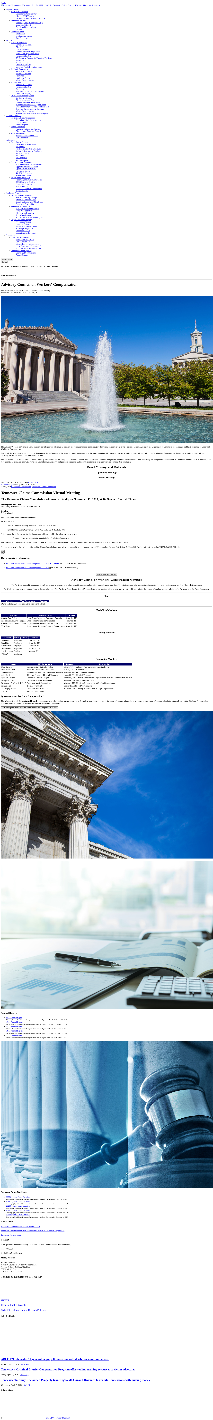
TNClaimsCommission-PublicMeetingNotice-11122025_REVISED (32, 563)
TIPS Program (21, 60)
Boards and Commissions (26, 27)
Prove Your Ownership (25, 204)
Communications (17, 31)
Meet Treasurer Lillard (19, 12)
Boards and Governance (20, 178)
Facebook (159, 270)
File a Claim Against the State (27, 54)
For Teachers (16, 82)
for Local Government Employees (29, 151)
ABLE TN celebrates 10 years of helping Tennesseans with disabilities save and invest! (55, 1359)
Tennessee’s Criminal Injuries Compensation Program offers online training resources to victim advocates (68, 1369)
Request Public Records (13, 1304)
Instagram (170, 270)
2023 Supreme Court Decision (18, 1206)
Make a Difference (18, 133)
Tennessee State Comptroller (12, 1405)
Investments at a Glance (25, 240)
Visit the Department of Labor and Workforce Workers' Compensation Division (29, 708)
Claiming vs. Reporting (25, 213)
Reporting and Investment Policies (29, 180)
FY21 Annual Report (14, 1035)
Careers (19, 29)
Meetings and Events (24, 36)
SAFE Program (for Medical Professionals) (32, 107)
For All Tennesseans (19, 43)
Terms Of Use (49, 1418)
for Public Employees (19, 69)
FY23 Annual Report (14, 1026)
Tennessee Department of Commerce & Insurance (20, 1227)
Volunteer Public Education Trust (29, 67)
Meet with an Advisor (24, 175)
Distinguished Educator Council (28, 131)
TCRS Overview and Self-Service (29, 164)
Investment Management (20, 237)
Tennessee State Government (12, 1397)
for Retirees (20, 147)
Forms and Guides (23, 171)
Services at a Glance (24, 45)
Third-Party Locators (24, 215)
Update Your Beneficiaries (26, 169)
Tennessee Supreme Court (11, 1235)
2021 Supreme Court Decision (18, 1215)
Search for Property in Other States (29, 202)
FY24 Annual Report (14, 1022)
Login (3, 3)
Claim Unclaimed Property (21, 195)
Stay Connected (22, 38)
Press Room (20, 34)
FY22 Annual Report (14, 1031)
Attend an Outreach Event (26, 200)
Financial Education (23, 56)
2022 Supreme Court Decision (18, 1210)
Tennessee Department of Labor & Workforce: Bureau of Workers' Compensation (32, 1231)
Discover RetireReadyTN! (26, 144)
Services (9, 40)
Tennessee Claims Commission (44, 487)
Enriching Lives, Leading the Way (29, 23)
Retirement (20, 76)
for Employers (21, 158)
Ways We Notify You (24, 211)
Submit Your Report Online (26, 226)
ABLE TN (20, 47)
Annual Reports (22, 124)
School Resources (18, 127)
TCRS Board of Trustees (25, 182)
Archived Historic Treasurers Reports (30, 18)
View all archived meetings (106, 574)
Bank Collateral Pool (24, 242)
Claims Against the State (25, 100)
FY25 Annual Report (14, 1017)
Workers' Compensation (25, 80)
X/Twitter (180, 270)
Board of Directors (23, 122)
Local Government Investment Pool (30, 246)
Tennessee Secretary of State (12, 1409)
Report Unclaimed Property (21, 220)
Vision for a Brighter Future (26, 14)
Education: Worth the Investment (28, 120)
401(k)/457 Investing (24, 173)
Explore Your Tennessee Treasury (18, 1324)
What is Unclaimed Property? (27, 209)
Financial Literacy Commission (23, 118)
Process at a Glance (23, 222)
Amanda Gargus (7, 484)
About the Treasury (18, 20)
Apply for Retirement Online (27, 166)
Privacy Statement (63, 1418)
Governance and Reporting (21, 251)
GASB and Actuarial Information (29, 189)
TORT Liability (22, 62)
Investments (10, 235)
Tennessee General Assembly (12, 1401)
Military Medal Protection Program (29, 217)
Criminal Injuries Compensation (28, 51)
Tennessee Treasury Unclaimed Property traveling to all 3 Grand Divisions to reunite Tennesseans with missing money (75, 1380)
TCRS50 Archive (22, 191)
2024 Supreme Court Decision (18, 1201)
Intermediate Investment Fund (27, 244)
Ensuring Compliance (24, 228)
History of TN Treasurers (25, 16)
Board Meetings (22, 186)
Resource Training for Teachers (28, 129)
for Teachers (20, 155)
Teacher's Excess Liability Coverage (30, 91)
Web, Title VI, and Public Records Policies (23, 1309)
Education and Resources (26, 233)
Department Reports (23, 25)
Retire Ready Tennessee (20, 142)
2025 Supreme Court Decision (18, 1197)
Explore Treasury (12, 9)
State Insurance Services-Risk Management (32, 113)
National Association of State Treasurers (16, 1414)
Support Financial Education (27, 136)
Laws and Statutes (23, 224)
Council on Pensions (24, 184)
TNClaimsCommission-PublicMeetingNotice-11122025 (27, 568)
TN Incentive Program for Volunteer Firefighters (34, 58)
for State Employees (23, 153)
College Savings (22, 49)
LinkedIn (190, 270)
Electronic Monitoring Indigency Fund (31, 105)
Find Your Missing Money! (26, 197)
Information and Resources (21, 162)
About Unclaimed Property (21, 206)
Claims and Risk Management (22, 96)
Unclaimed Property (23, 65)
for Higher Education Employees (28, 149)
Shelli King (25, 1364)
